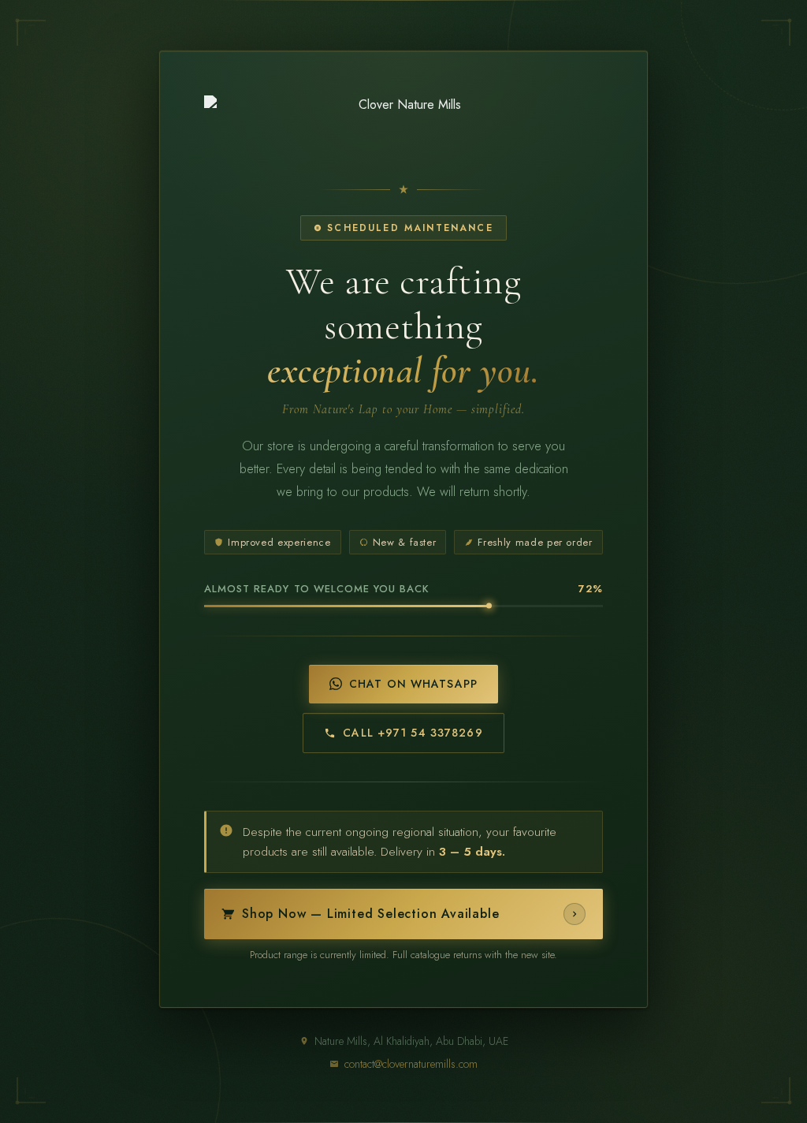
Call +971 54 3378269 (412, 733)
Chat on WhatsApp (413, 684)
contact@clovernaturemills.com (411, 1064)
